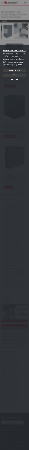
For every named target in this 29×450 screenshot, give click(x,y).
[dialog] (14, 225)
